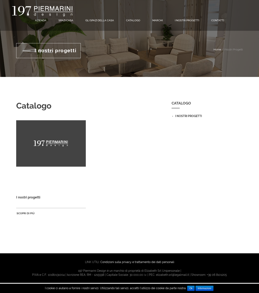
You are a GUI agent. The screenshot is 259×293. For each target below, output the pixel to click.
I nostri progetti (187, 20)
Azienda (40, 20)
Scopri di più (26, 213)
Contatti (217, 20)
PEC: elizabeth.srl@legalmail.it (169, 274)
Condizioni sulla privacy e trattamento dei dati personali (137, 262)
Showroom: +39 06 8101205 (209, 274)
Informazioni (204, 288)
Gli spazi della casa (99, 20)
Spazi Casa (65, 20)
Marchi (157, 20)
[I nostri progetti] (51, 155)
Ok (190, 288)
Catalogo (133, 20)
